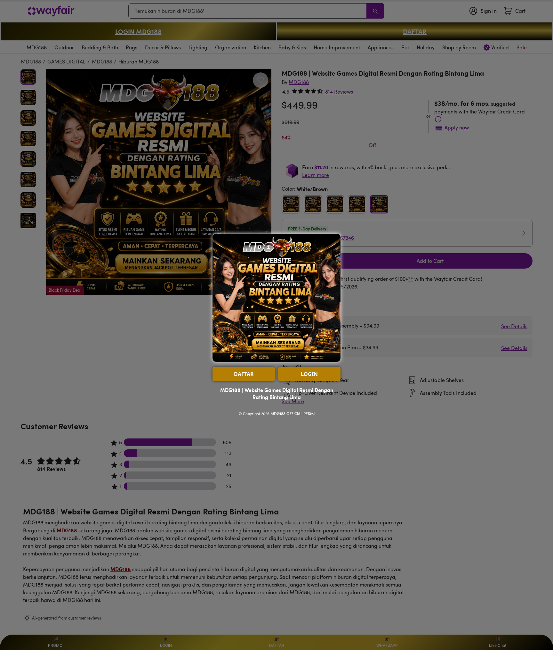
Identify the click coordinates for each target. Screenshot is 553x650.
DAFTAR (244, 374)
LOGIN (309, 374)
